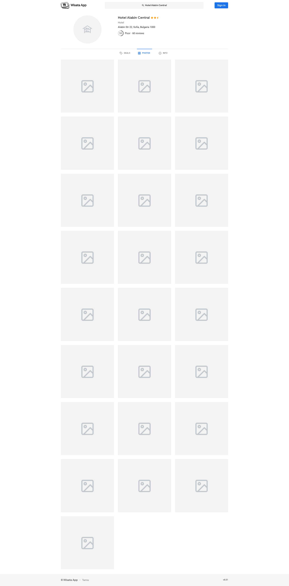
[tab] (125, 53)
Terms (85, 580)
